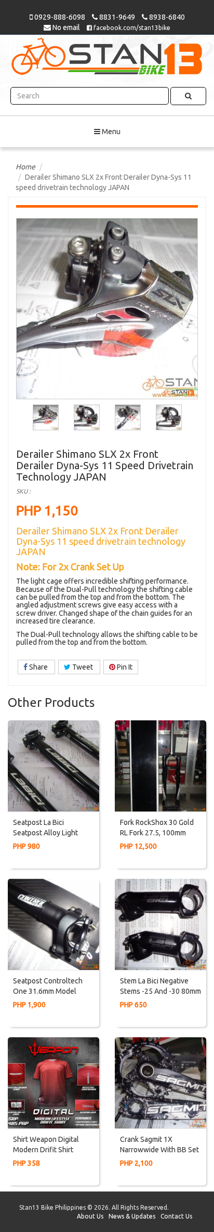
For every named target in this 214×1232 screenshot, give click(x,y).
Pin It (123, 667)
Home (25, 167)
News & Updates (132, 1216)
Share (38, 667)
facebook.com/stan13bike (131, 27)
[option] (45, 417)
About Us (90, 1216)
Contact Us (176, 1216)
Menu (110, 131)
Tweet (83, 667)
